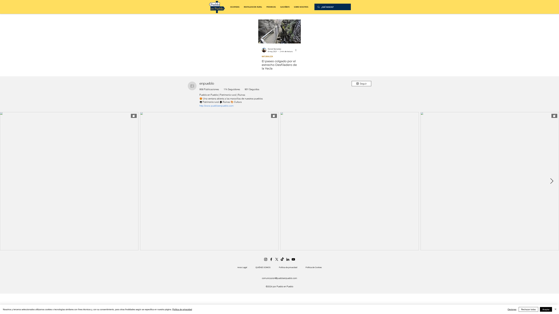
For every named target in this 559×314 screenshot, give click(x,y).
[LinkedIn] (288, 259)
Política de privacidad (182, 309)
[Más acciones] (297, 50)
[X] (277, 259)
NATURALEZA (267, 56)
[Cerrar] (555, 309)
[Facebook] (271, 259)
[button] (253, 6)
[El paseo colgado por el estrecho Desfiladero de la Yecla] (279, 31)
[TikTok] (282, 259)
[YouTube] (293, 259)
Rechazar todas (528, 309)
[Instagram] (266, 259)
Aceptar (546, 309)
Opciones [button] (512, 309)
